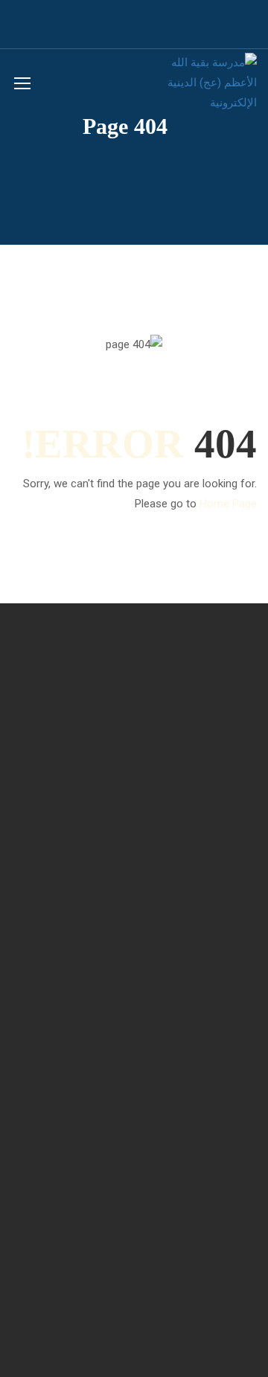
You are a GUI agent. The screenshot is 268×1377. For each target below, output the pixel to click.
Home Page (228, 503)
